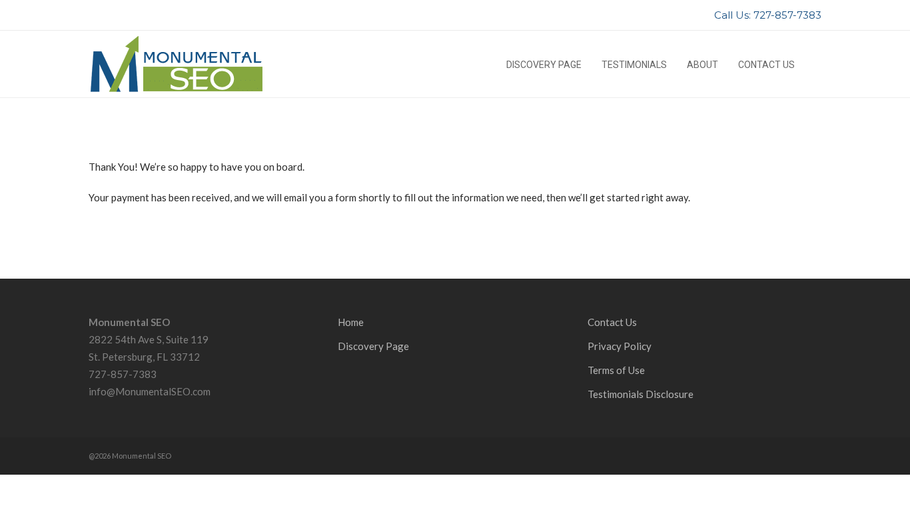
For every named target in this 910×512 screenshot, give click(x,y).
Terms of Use (616, 370)
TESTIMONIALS (634, 64)
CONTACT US (766, 64)
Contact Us (612, 322)
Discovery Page (373, 346)
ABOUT (702, 64)
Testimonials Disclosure (640, 394)
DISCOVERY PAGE (544, 64)
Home (351, 322)
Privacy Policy (620, 346)
